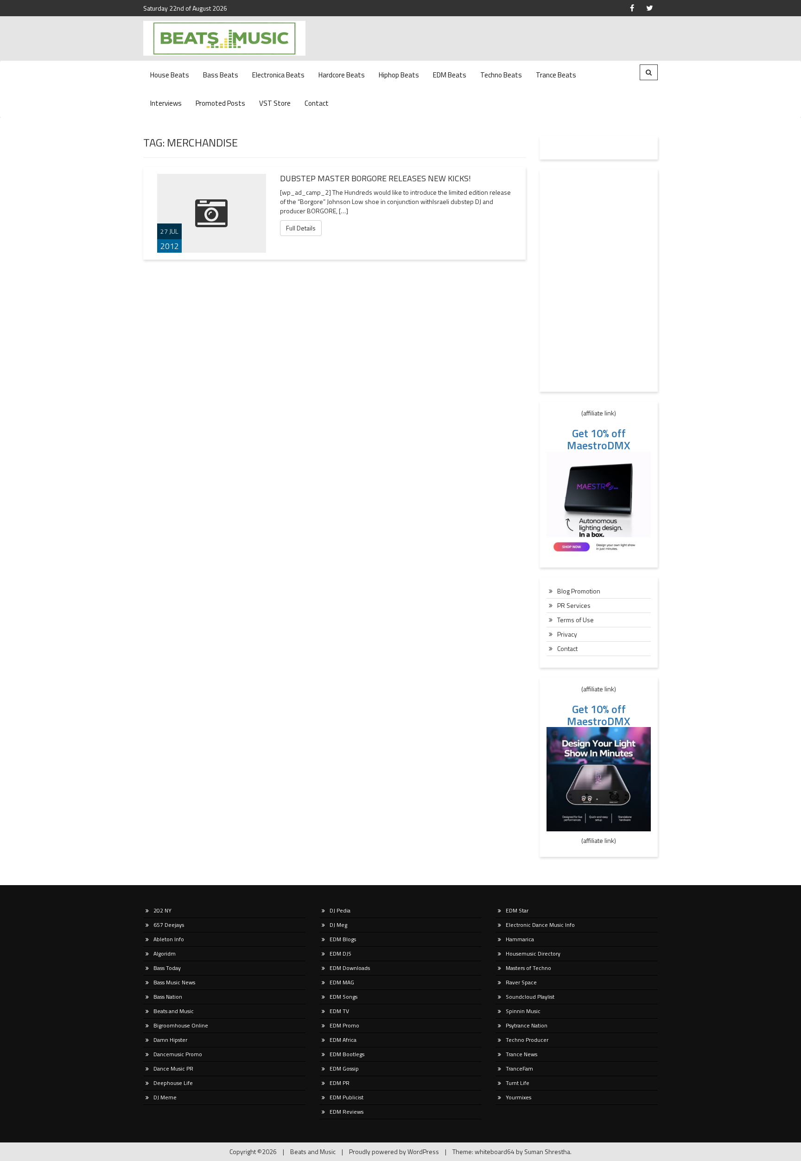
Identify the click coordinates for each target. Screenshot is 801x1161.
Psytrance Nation (526, 1025)
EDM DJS (340, 953)
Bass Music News (174, 982)
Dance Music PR (173, 1068)
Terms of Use (575, 620)
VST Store (275, 103)
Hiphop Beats (399, 75)
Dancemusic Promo (177, 1054)
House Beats (169, 75)
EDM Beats (449, 75)
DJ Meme (165, 1097)
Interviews (166, 103)
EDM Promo (344, 1025)
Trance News (521, 1054)
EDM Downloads (350, 967)
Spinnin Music (523, 1011)
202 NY (162, 910)
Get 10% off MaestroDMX (598, 439)
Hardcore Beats (341, 75)
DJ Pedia (340, 910)
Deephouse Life (173, 1082)
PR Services (574, 605)
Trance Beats (556, 75)
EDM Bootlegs (347, 1054)
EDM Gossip (344, 1068)
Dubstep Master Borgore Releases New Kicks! (375, 178)
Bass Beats (220, 75)
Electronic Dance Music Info (540, 924)
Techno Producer (527, 1039)
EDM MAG (342, 982)
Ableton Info (168, 939)
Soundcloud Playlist (530, 996)
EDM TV (339, 1011)
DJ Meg (338, 924)
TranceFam (519, 1068)
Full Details (301, 228)
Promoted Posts (220, 103)
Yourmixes (518, 1097)
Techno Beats (501, 75)
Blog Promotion (578, 591)
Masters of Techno (528, 967)
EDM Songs (343, 996)
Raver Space (521, 982)
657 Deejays (168, 924)
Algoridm (164, 953)
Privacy (567, 634)
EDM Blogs (343, 939)
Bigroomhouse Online (180, 1025)
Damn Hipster (170, 1039)
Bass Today (167, 967)
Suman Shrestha (547, 1151)
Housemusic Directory (533, 953)
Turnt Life (517, 1082)
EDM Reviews (346, 1111)
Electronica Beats (278, 75)
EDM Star (517, 910)
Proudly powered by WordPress (394, 1151)
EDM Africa (343, 1039)
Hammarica (520, 939)
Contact (317, 103)
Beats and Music (173, 1011)
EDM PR (340, 1082)
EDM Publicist (346, 1097)
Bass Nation (167, 996)
